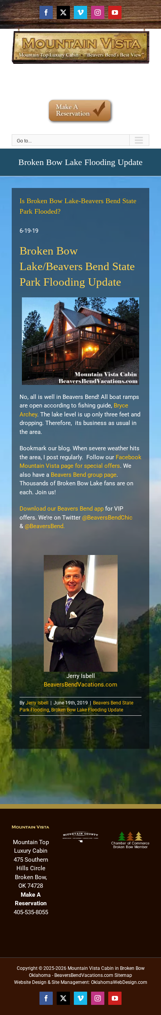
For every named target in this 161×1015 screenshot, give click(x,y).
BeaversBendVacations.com (80, 684)
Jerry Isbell (37, 703)
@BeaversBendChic (107, 517)
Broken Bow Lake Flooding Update (87, 710)
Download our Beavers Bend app (62, 508)
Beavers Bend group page (83, 474)
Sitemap (123, 975)
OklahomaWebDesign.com (119, 982)
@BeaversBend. (45, 526)
